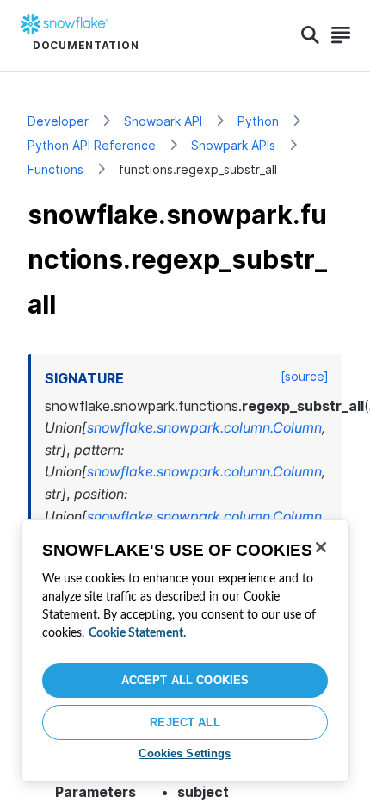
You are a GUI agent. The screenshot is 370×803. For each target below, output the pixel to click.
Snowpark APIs (233, 145)
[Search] (310, 35)
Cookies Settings (185, 753)
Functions (55, 169)
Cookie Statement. (137, 633)
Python (258, 121)
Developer (58, 121)
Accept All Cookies (185, 680)
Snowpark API (163, 121)
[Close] (321, 547)
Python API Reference (92, 145)
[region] (185, 650)
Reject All (184, 722)
